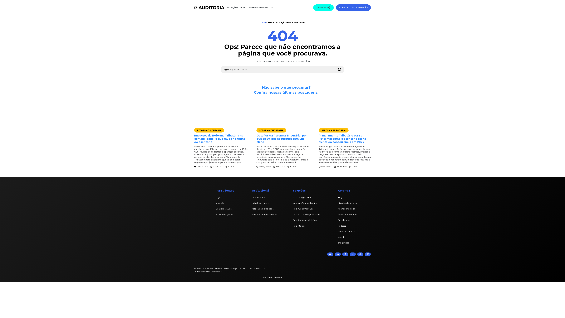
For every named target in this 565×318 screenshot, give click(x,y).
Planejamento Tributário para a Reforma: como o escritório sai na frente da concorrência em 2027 (342, 139)
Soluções (232, 7)
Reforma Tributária (209, 130)
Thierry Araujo (265, 166)
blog (243, 7)
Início (263, 22)
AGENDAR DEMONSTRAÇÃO (353, 7)
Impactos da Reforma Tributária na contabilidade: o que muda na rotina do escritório (219, 139)
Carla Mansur (202, 166)
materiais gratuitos (260, 7)
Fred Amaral (326, 166)
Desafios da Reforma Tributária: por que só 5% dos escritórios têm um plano (281, 139)
